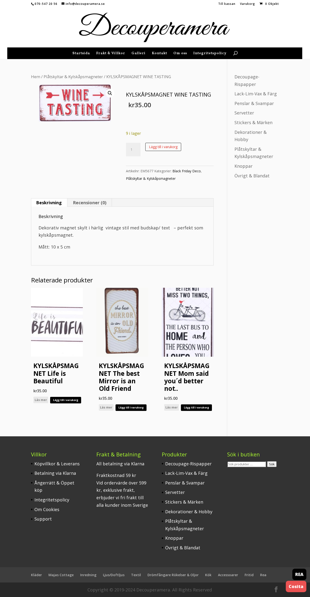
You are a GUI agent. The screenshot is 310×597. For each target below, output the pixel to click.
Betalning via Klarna (55, 473)
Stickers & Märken (253, 122)
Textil (136, 575)
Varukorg (247, 4)
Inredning (88, 575)
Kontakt (159, 54)
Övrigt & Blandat (252, 176)
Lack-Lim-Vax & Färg (255, 94)
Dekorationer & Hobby (188, 511)
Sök (272, 464)
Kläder (36, 575)
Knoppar (243, 166)
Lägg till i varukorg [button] (65, 400)
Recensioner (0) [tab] (89, 202)
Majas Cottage (61, 575)
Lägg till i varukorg (163, 146)
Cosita (296, 586)
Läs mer (41, 400)
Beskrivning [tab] (49, 202)
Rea (263, 575)
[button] (110, 93)
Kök (208, 575)
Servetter (244, 113)
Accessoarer (228, 575)
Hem (35, 76)
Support (43, 519)
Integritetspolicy (209, 54)
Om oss (180, 54)
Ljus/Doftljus (113, 575)
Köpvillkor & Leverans (57, 464)
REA (299, 574)
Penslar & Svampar (254, 103)
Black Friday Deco (186, 171)
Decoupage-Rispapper (188, 464)
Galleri (139, 54)
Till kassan (226, 4)
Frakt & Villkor (110, 54)
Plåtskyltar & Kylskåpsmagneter (73, 76)
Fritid (249, 575)
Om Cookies (46, 509)
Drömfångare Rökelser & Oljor (173, 575)
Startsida (81, 54)
